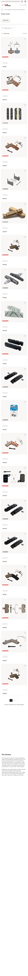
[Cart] (25, 5)
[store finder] (22, 1)
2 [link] (14, 700)
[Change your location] (25, 1)
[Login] (23, 5)
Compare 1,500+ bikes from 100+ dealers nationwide (11, 1)
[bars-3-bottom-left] (2, 5)
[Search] (20, 5)
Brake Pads (5, 20)
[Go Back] (2, 9)
